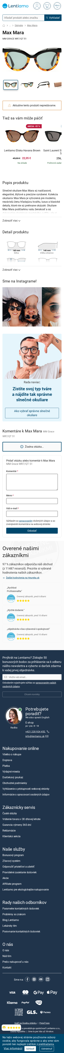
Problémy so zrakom (14, 914)
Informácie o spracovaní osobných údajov (26, 794)
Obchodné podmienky (14, 783)
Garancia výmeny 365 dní (16, 825)
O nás (5, 950)
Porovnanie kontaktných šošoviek (21, 931)
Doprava (7, 760)
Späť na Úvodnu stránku (25, 1023)
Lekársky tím (9, 925)
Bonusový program (13, 855)
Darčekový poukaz (12, 777)
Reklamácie (9, 830)
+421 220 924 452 (35, 731)
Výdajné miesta (11, 771)
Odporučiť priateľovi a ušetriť (18, 866)
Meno (10, 495)
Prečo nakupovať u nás (15, 962)
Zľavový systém (11, 861)
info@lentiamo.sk (35, 736)
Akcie (5, 878)
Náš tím (6, 956)
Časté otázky (9, 813)
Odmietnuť (46, 1048)
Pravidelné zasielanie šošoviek (19, 872)
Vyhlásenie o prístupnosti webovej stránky (25, 789)
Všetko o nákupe (11, 754)
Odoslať (32, 530)
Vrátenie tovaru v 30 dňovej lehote (21, 819)
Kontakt (6, 967)
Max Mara (32, 25)
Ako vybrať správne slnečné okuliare (32, 413)
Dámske (19, 25)
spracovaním (25, 520)
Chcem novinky (32, 694)
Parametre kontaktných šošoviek (20, 908)
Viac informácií (13, 1048)
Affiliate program (11, 884)
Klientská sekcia (11, 836)
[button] (10, 85)
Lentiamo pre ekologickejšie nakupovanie (25, 889)
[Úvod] (3, 25)
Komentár (12, 471)
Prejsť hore (44, 1023)
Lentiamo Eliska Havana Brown (22, 150)
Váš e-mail (12, 508)
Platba (6, 766)
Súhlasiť (30, 1048)
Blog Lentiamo (10, 920)
